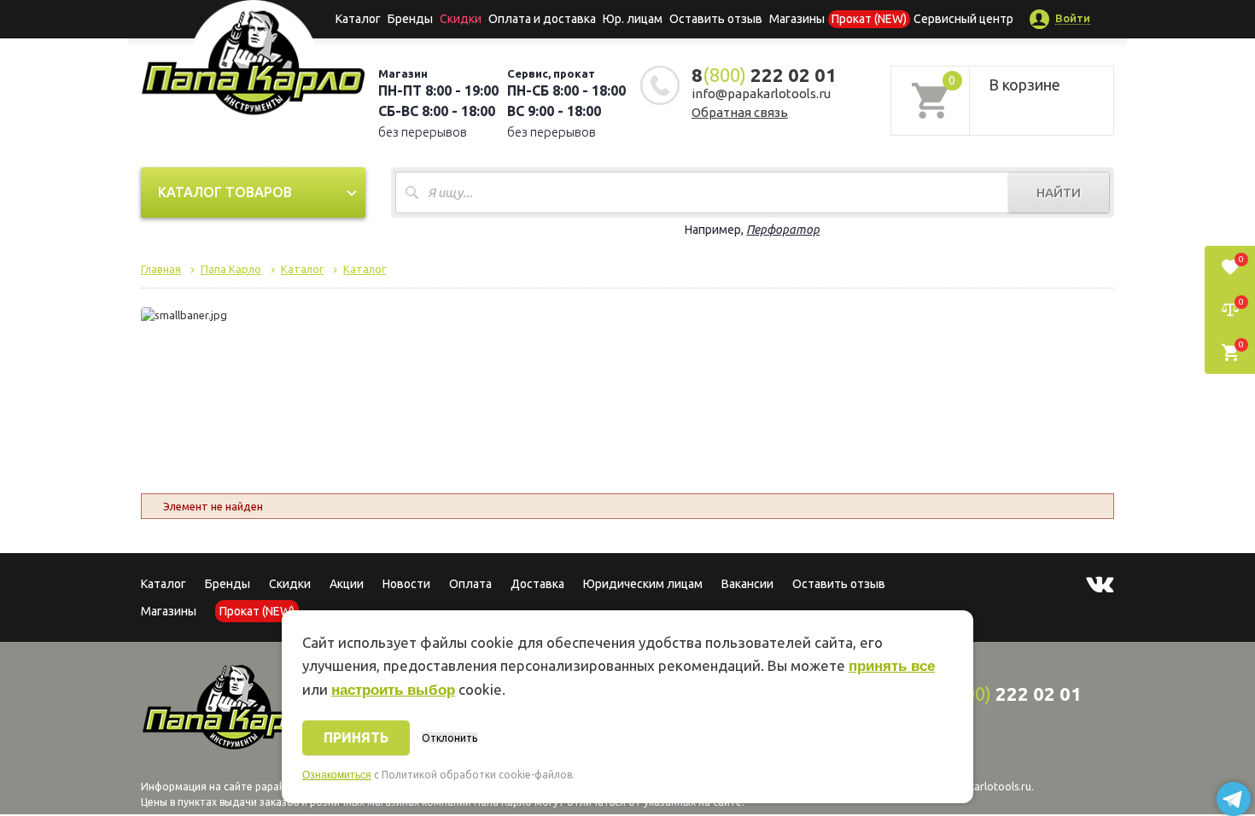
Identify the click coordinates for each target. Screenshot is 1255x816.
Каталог (358, 19)
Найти (1058, 192)
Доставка (537, 584)
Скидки (290, 584)
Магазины (168, 611)
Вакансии (747, 584)
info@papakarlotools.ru (761, 93)
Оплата (470, 584)
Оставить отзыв (715, 19)
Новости (406, 584)
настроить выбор (393, 690)
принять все (892, 666)
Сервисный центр (963, 19)
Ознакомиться (336, 775)
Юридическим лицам (643, 584)
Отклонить (449, 737)
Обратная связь (740, 112)
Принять (356, 737)
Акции (347, 584)
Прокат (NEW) (869, 19)
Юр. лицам (633, 19)
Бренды (410, 19)
